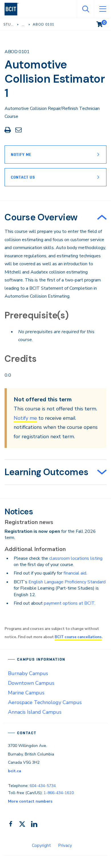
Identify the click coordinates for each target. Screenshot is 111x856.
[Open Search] (85, 9)
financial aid (74, 573)
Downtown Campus (31, 683)
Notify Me (21, 154)
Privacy (65, 845)
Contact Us (23, 177)
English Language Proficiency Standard (67, 582)
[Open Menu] (102, 9)
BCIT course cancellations (78, 637)
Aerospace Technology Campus (45, 702)
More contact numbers (30, 801)
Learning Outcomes (46, 472)
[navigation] (14, 9)
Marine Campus (26, 692)
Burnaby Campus (28, 673)
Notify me (25, 418)
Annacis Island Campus (34, 712)
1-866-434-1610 (59, 793)
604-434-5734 (43, 785)
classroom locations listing (75, 558)
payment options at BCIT (69, 603)
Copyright (41, 845)
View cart (103, 23)
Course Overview (41, 217)
